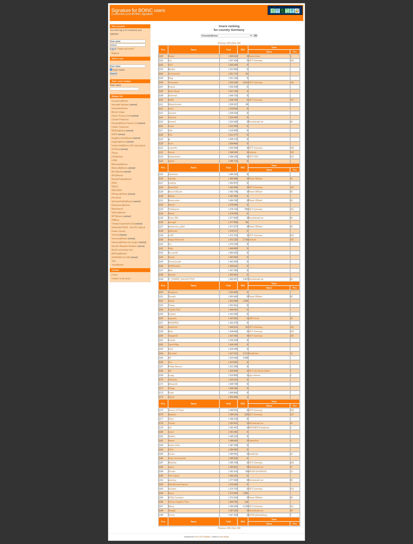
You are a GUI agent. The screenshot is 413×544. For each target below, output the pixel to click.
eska (170, 349)
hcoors (171, 454)
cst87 (171, 235)
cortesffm (172, 148)
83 (291, 122)
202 (292, 235)
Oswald (171, 296)
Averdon (172, 489)
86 (291, 423)
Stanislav (172, 379)
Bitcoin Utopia (118, 112)
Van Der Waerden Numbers (124, 246)
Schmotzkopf (174, 261)
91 (291, 178)
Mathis (171, 196)
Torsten (171, 471)
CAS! (170, 449)
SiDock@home (118, 212)
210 (292, 489)
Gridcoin (252, 152)
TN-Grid (115, 235)
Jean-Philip (173, 344)
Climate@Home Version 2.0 (124, 123)
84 (291, 218)
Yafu (113, 261)
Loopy (171, 375)
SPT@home (117, 216)
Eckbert (172, 314)
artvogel (172, 222)
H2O (170, 65)
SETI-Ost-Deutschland (259, 371)
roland (171, 161)
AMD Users (253, 318)
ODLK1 (114, 186)
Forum (114, 275)
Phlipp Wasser (175, 366)
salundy (172, 178)
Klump (171, 257)
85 (291, 279)
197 (292, 100)
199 (292, 187)
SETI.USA (253, 156)
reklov (171, 467)
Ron (170, 135)
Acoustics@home (119, 101)
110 (292, 156)
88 (291, 480)
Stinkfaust (173, 174)
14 (291, 454)
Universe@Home (119, 238)
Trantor (171, 423)
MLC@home (117, 171)
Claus (171, 419)
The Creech (173, 476)
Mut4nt (171, 69)
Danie (171, 493)
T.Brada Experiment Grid (123, 223)
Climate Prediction (120, 119)
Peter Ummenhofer (177, 458)
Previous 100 (224, 43)
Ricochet (172, 353)
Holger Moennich (176, 239)
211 (292, 506)
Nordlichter (253, 353)
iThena (114, 153)
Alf (169, 358)
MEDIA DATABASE (257, 471)
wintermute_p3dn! (176, 226)
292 (292, 239)
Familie (171, 340)
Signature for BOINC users (138, 10)
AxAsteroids (174, 74)
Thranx (171, 305)
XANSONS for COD (120, 257)
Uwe (170, 130)
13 (291, 353)
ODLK (114, 183)
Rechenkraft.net (255, 122)
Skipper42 (173, 336)
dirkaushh (172, 384)
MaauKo (172, 414)
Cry (170, 60)
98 (291, 497)
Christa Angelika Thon (178, 502)
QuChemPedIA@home (122, 201)
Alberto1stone (174, 104)
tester (171, 432)
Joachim (172, 113)
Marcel (171, 205)
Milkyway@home (119, 164)
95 (291, 296)
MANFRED (173, 323)
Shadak (172, 510)
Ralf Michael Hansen (178, 484)
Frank (171, 126)
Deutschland (254, 56)
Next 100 (236, 43)
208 (292, 462)
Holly (170, 248)
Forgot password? (125, 49)
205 (292, 336)
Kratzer (171, 87)
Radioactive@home (120, 205)
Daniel (171, 56)
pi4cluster (172, 231)
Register (115, 53)
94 (291, 226)
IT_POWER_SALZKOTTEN (181, 279)
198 (292, 148)
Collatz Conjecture (120, 127)
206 (292, 410)
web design (224, 537)
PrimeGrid (116, 197)
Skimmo (172, 117)
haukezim (172, 327)
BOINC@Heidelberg (257, 515)
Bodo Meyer (174, 91)
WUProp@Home (119, 253)
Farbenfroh (253, 440)
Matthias (172, 462)
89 (291, 510)
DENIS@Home (118, 130)
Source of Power (176, 410)
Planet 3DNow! (255, 178)
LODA (114, 160)
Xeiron (171, 152)
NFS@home (117, 175)
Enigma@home (118, 142)
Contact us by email (120, 278)
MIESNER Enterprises (258, 427)
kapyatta (172, 318)
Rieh (170, 270)
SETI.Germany (255, 60)
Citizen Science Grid (121, 116)
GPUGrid (115, 149)
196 (292, 82)
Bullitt (171, 100)
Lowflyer (172, 183)
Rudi (170, 331)
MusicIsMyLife (175, 191)
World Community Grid (122, 250)
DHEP (114, 134)
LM (169, 427)
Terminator (173, 82)
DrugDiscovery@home (121, 138)
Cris (170, 362)
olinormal (172, 95)
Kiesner (172, 275)
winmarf (172, 122)
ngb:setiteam (254, 375)
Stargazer (172, 292)
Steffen (171, 436)
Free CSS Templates (202, 537)
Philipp (171, 388)
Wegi (170, 78)
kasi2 (170, 108)
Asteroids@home (119, 108)
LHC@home (117, 156)
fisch (170, 143)
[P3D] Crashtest (175, 497)
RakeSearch (117, 209)
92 (291, 191)
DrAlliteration (174, 266)
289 (292, 152)
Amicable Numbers (120, 104)
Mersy (171, 506)
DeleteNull (173, 187)
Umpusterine (174, 156)
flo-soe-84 (173, 253)
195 (292, 60)
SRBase (115, 220)
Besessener (174, 200)
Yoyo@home (117, 265)
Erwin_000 (173, 218)
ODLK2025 (116, 190)
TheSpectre (173, 209)
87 (291, 467)
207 (292, 414)
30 (291, 318)
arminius (172, 480)
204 (292, 331)
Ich (169, 244)
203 (292, 327)
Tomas (171, 515)
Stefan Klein (174, 445)
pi (169, 139)
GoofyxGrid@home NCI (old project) (128, 145)
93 (291, 200)
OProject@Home (119, 194)
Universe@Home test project (124, 242)
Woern (171, 440)
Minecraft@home (119, 168)
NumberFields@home (121, 179)
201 (292, 209)
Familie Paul (174, 309)
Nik (169, 371)
